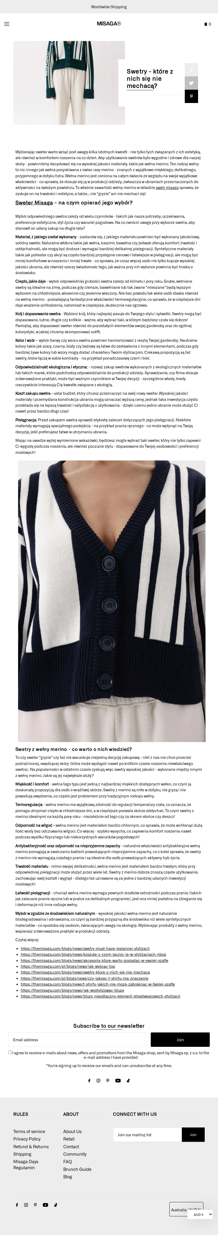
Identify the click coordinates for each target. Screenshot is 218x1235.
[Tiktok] (128, 1081)
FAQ (67, 1161)
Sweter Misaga (34, 202)
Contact (71, 1146)
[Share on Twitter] (191, 83)
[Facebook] (89, 1081)
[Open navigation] (19, 23)
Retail (68, 1138)
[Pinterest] (107, 1081)
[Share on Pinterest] (191, 96)
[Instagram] (98, 1081)
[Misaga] (111, 743)
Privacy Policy (26, 1138)
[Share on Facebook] (191, 69)
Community (74, 1153)
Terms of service (29, 1131)
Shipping (22, 1153)
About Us (72, 1131)
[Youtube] (118, 1081)
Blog (67, 1176)
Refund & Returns (31, 1146)
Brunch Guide (77, 1169)
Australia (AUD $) (186, 1210)
